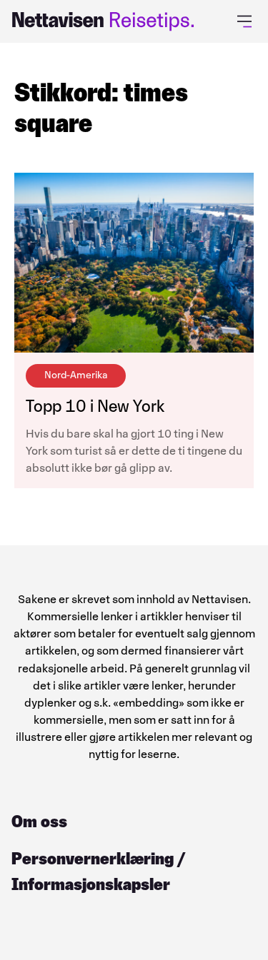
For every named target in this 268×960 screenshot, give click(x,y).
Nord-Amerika (75, 375)
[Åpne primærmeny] (247, 21)
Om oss (39, 821)
